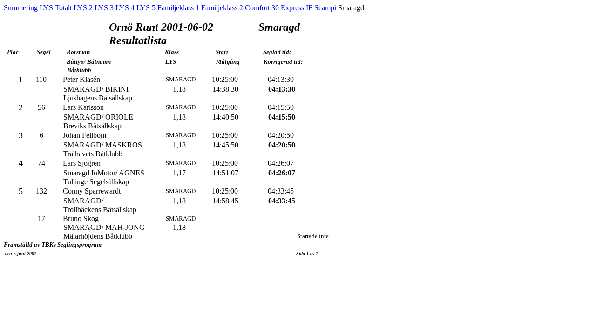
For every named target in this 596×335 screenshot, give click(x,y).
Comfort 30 (262, 8)
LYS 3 (104, 8)
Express (292, 8)
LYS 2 (83, 8)
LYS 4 (125, 8)
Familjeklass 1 (178, 8)
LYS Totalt (56, 8)
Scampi (325, 8)
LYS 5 (146, 8)
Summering (21, 8)
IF (309, 8)
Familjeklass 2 (222, 8)
